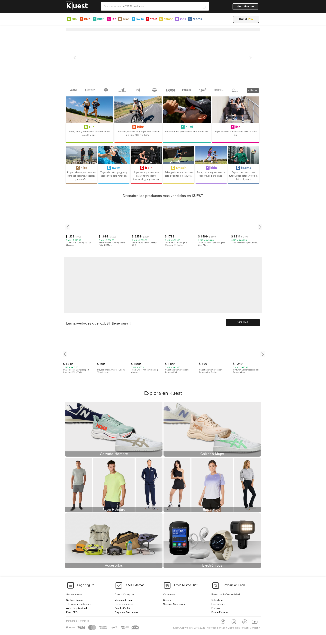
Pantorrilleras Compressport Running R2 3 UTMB (76, 371)
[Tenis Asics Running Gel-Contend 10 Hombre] (180, 218)
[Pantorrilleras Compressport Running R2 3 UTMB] (78, 345)
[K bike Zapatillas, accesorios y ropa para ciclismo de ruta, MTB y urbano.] (138, 109)
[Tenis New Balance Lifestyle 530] (147, 218)
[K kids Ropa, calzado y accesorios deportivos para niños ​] (211, 155)
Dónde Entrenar (219, 612)
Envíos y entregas (124, 604)
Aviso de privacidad (76, 608)
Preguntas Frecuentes (126, 612)
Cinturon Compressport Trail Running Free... (246, 371)
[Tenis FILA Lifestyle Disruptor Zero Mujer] (213, 218)
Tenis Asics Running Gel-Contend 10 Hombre (176, 244)
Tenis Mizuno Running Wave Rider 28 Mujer (112, 244)
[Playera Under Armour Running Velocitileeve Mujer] (112, 345)
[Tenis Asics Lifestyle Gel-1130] (246, 218)
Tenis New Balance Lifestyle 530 (145, 244)
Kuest (246, 19)
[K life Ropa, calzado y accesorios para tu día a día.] (235, 109)
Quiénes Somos (74, 600)
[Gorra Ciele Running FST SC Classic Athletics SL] (80, 218)
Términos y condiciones (78, 604)
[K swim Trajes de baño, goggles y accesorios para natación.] (114, 155)
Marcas (252, 90)
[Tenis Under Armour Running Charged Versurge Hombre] (146, 345)
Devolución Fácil (123, 608)
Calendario (217, 600)
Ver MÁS (243, 322)
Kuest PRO (72, 612)
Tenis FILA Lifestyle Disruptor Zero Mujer (211, 244)
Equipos (215, 608)
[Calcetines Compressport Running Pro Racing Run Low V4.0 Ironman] (214, 345)
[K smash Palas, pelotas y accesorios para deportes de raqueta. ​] (178, 155)
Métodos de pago (124, 600)
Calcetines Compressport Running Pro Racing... (210, 371)
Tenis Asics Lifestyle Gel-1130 (244, 243)
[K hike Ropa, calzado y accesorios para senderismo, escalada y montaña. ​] (81, 155)
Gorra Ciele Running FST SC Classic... (79, 244)
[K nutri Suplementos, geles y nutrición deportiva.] (187, 109)
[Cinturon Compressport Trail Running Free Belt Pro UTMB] (248, 345)
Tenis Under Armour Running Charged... (144, 371)
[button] (74, 57)
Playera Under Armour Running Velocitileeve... (111, 371)
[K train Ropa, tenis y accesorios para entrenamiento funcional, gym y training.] (146, 155)
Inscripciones (218, 604)
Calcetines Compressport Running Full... (176, 371)
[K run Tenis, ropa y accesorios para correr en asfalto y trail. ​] (89, 109)
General (167, 600)
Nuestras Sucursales (174, 604)
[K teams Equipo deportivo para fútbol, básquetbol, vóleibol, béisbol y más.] (243, 155)
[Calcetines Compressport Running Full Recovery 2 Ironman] (180, 345)
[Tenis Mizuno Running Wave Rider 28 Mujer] (114, 218)
